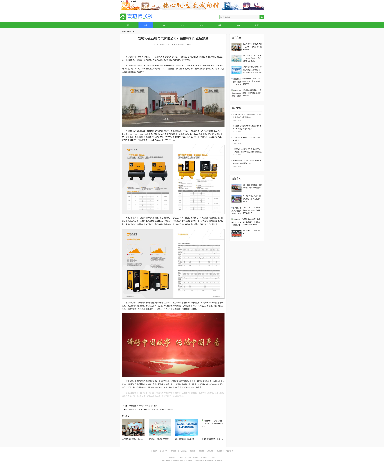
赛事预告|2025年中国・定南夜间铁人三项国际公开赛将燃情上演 (247, 162)
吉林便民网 (136, 16)
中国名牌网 (172, 451)
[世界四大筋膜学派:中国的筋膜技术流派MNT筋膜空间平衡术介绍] (237, 210)
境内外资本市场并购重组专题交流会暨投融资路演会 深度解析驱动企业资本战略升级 (252, 70)
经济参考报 (163, 451)
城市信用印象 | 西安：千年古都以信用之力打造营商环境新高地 (150, 409)
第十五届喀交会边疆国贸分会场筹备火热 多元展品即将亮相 (252, 199)
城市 (164, 25)
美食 (201, 25)
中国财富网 (201, 451)
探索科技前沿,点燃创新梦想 (251, 232)
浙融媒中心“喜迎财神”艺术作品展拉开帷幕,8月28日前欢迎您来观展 (247, 127)
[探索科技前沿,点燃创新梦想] (237, 233)
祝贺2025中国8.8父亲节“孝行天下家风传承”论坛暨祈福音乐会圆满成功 (252, 58)
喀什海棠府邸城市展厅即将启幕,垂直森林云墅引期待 (252, 186)
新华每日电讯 (182, 451)
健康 (238, 25)
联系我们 (204, 457)
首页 (127, 25)
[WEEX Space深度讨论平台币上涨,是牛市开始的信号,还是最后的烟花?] (237, 222)
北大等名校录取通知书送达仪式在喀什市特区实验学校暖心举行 (252, 46)
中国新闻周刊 (220, 451)
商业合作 (196, 457)
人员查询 (212, 457)
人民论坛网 (210, 451)
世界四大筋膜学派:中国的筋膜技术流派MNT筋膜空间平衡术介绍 (251, 210)
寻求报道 (188, 457)
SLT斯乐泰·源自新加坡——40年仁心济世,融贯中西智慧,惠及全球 (247, 116)
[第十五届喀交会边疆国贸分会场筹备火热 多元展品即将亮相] (237, 199)
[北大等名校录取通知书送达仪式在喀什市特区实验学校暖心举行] (133, 427)
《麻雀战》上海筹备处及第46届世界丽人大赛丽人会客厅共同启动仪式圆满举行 (247, 150)
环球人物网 (229, 451)
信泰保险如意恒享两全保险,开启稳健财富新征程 (247, 139)
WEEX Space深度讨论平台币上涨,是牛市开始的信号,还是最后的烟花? (251, 222)
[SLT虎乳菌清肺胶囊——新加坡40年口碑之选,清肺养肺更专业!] (237, 93)
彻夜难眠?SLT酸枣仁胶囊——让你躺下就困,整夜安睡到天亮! (223, 439)
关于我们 (180, 457)
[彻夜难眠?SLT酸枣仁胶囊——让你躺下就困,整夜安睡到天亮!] (213, 427)
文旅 (182, 25)
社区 (257, 25)
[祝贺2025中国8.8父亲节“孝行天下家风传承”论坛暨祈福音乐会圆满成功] (160, 427)
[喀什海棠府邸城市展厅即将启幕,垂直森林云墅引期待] (237, 188)
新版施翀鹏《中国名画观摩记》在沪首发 (142, 406)
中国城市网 (192, 451)
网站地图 (172, 457)
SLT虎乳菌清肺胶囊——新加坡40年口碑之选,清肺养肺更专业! (251, 93)
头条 (146, 25)
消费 (220, 25)
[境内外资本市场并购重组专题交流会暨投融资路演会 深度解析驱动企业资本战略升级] (186, 427)
